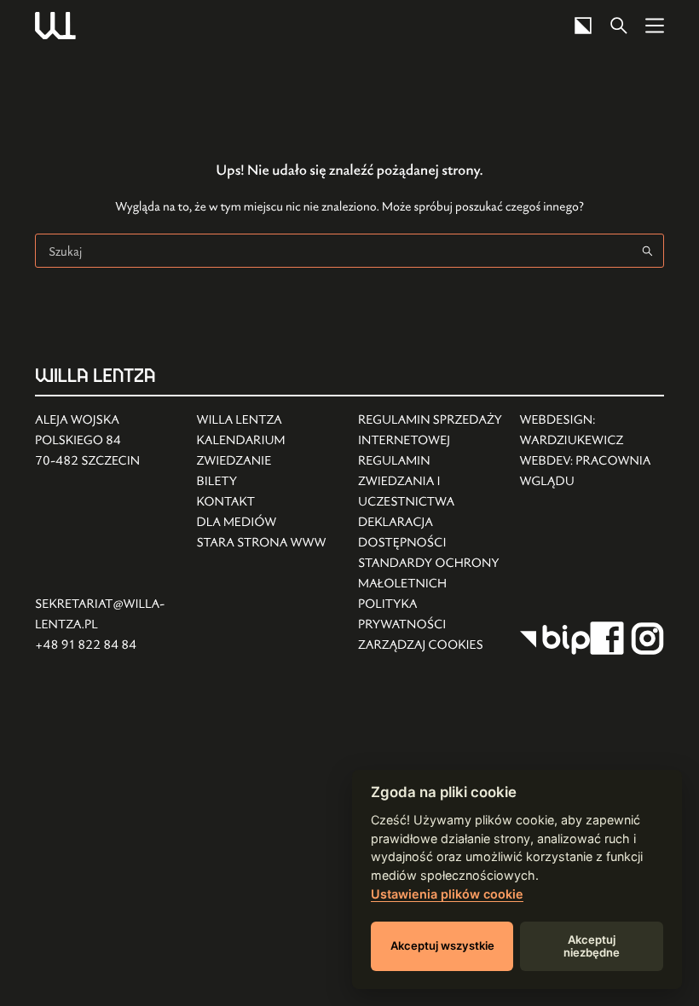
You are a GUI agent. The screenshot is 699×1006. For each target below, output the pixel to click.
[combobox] (333, 251)
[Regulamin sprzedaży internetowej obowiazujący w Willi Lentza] (430, 430)
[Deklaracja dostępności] (430, 532)
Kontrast (583, 25)
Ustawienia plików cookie (447, 894)
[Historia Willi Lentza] (261, 420)
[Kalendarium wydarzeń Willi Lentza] (261, 441)
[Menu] (654, 25)
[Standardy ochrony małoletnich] (430, 573)
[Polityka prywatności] (430, 614)
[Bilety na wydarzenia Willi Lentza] (261, 481)
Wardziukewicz (572, 440)
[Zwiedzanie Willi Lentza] (261, 461)
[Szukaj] (618, 25)
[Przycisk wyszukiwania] (647, 250)
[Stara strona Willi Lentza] (261, 543)
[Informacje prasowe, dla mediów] (261, 522)
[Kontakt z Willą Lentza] (261, 502)
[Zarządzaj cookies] (430, 645)
